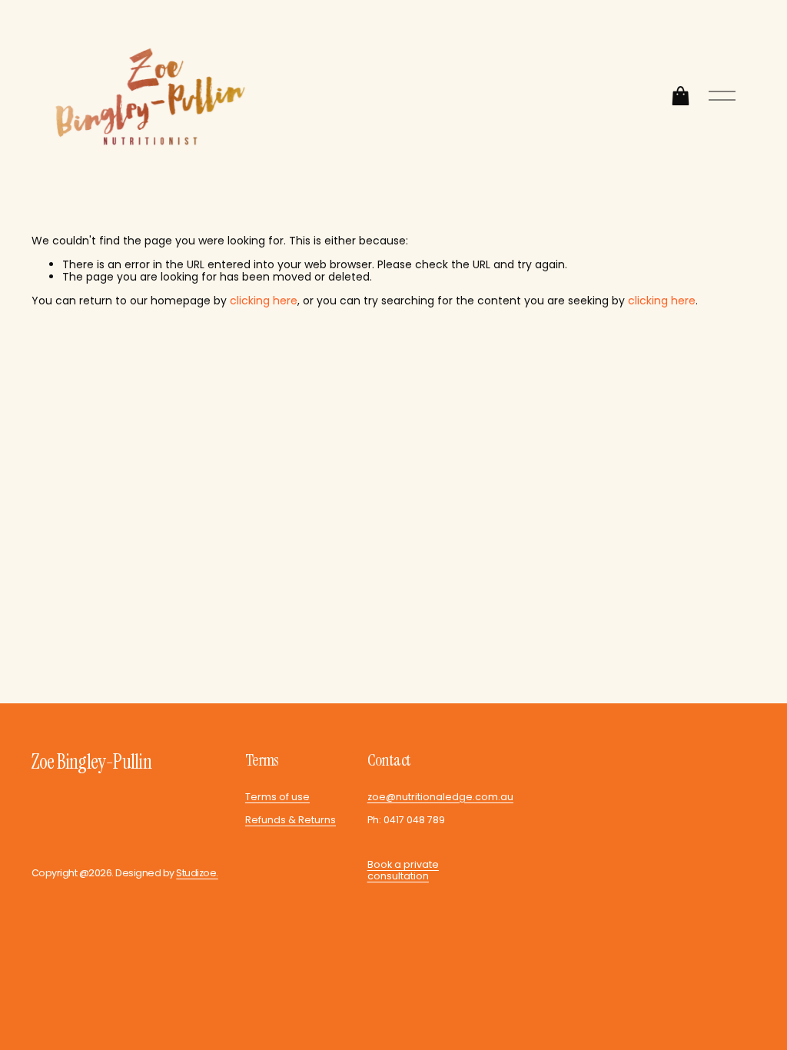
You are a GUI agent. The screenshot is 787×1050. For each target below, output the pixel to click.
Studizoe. (197, 873)
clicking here (263, 300)
